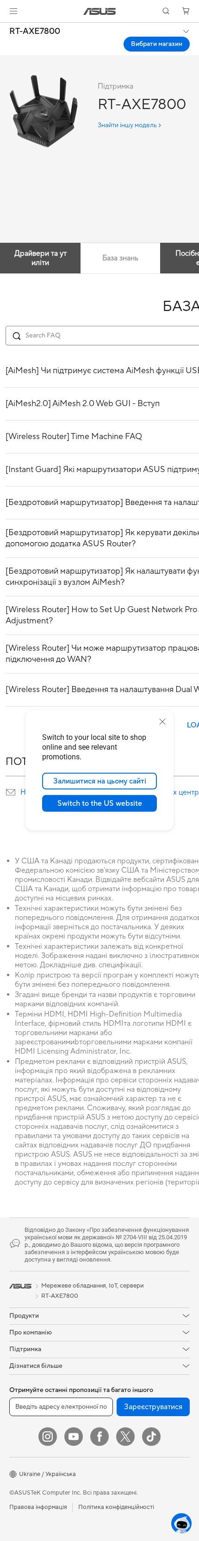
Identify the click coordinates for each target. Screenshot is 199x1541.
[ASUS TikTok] (151, 1436)
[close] (162, 721)
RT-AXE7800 (34, 31)
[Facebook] (99, 1436)
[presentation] (11, 792)
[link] (99, 11)
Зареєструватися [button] (153, 1407)
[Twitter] (125, 1436)
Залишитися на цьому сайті (99, 781)
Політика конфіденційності (116, 1507)
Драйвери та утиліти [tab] (40, 258)
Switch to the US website (99, 803)
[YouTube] (73, 1436)
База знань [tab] (120, 258)
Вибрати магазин (156, 44)
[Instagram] (47, 1436)
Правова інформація (38, 1507)
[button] (13, 11)
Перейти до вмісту (5, 28)
